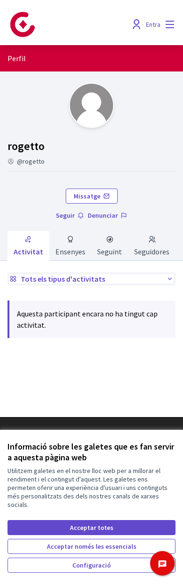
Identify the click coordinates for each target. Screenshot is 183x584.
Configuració (91, 565)
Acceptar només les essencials (92, 546)
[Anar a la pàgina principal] (70, 24)
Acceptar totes (92, 527)
